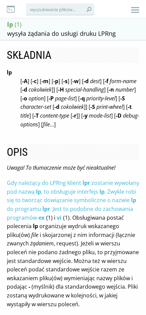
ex (41, 217)
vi (59, 217)
